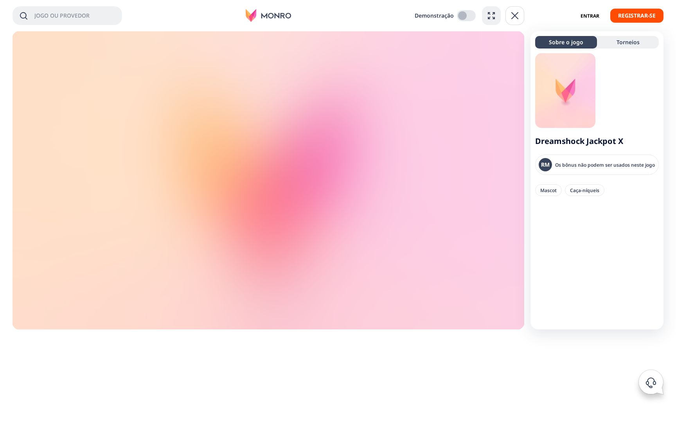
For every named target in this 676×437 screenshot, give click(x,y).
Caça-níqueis (584, 190)
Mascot (548, 190)
